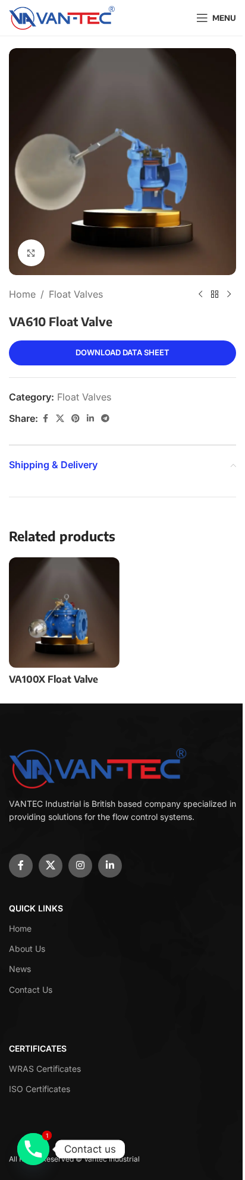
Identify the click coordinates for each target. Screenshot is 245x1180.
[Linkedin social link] (90, 419)
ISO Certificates (39, 1089)
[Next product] (229, 295)
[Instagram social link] (80, 866)
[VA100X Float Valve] (64, 612)
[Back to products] (215, 295)
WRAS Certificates (45, 1069)
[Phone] (33, 1149)
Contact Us (30, 990)
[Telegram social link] (105, 419)
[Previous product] (200, 295)
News (20, 969)
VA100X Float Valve (53, 679)
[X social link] (60, 419)
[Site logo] (62, 17)
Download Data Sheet (122, 352)
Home (22, 294)
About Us (27, 949)
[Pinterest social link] (75, 419)
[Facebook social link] (45, 419)
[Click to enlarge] (31, 252)
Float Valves (76, 294)
